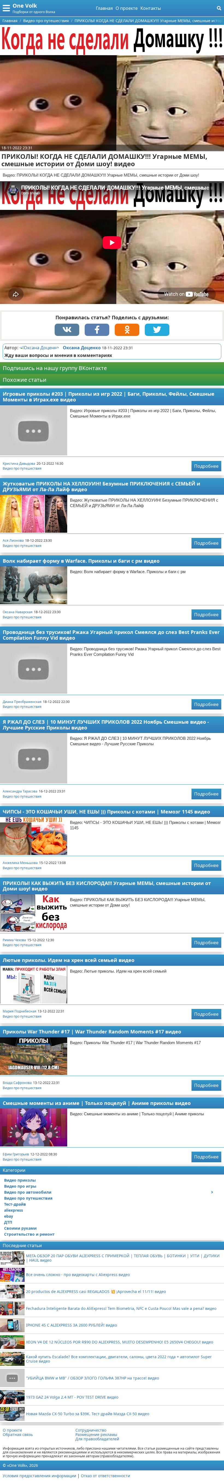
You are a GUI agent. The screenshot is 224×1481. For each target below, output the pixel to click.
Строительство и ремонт (29, 1234)
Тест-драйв (15, 1204)
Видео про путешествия (22, 468)
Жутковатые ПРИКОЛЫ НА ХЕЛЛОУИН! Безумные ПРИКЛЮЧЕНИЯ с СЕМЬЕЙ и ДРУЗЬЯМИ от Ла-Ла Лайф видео (101, 486)
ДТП (8, 1222)
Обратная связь (18, 1434)
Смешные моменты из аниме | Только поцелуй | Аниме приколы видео (97, 1103)
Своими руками (20, 1228)
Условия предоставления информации (39, 1475)
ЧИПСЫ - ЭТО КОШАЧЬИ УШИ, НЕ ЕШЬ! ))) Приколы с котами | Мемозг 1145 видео (106, 811)
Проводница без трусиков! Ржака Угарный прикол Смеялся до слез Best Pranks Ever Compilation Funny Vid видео (111, 635)
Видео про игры (20, 1186)
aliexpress (13, 1210)
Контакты (150, 8)
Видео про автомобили (27, 1192)
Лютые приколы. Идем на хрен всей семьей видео (68, 960)
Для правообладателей (97, 1439)
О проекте (127, 8)
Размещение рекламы (96, 1434)
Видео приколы (20, 1180)
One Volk (25, 5)
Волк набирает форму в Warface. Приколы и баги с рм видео (81, 561)
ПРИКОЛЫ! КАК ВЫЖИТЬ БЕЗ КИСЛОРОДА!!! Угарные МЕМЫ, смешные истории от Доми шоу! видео (107, 886)
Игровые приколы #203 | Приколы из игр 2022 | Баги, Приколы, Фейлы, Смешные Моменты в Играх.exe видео (108, 397)
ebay (8, 1216)
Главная (104, 8)
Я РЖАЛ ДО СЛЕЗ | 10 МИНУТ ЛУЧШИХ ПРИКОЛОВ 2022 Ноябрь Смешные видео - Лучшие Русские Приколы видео (106, 725)
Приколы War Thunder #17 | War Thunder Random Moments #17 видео (92, 1031)
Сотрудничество (90, 1430)
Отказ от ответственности (105, 1475)
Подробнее (206, 466)
